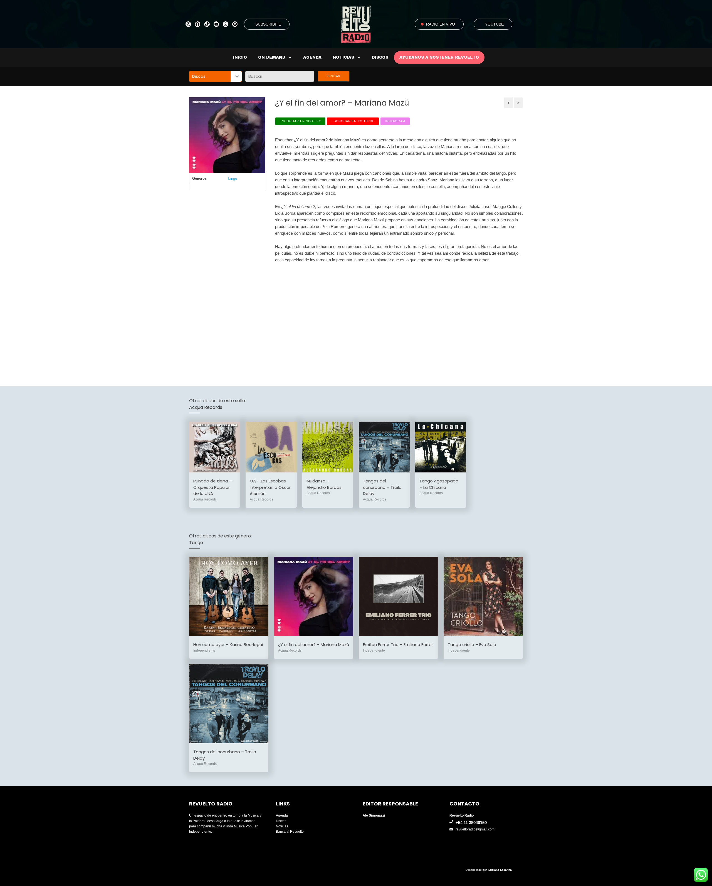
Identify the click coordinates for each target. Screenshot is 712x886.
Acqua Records (205, 407)
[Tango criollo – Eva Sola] (483, 596)
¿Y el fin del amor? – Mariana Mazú (313, 644)
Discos (380, 57)
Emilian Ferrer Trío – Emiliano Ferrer (398, 644)
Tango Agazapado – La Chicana (438, 484)
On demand (271, 57)
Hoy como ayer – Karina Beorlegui (228, 644)
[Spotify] (235, 24)
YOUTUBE (494, 24)
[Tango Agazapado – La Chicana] (440, 447)
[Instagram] (188, 24)
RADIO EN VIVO (440, 24)
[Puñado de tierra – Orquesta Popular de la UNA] (214, 447)
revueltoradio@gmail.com (475, 829)
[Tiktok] (207, 24)
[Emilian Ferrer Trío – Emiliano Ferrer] (398, 596)
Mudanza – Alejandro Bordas (324, 484)
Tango (232, 178)
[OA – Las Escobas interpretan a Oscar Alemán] (271, 447)
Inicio (240, 57)
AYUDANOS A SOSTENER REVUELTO (439, 57)
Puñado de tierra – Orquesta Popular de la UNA (212, 487)
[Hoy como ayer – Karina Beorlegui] (228, 596)
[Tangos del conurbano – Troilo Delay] (384, 447)
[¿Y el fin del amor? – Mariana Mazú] (313, 596)
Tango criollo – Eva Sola (472, 644)
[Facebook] (198, 24)
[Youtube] (216, 24)
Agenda (312, 57)
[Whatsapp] (225, 24)
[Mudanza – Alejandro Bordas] (327, 447)
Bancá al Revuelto (290, 832)
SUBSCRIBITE (268, 24)
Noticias (343, 57)
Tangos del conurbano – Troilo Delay (382, 487)
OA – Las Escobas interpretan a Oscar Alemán (270, 487)
